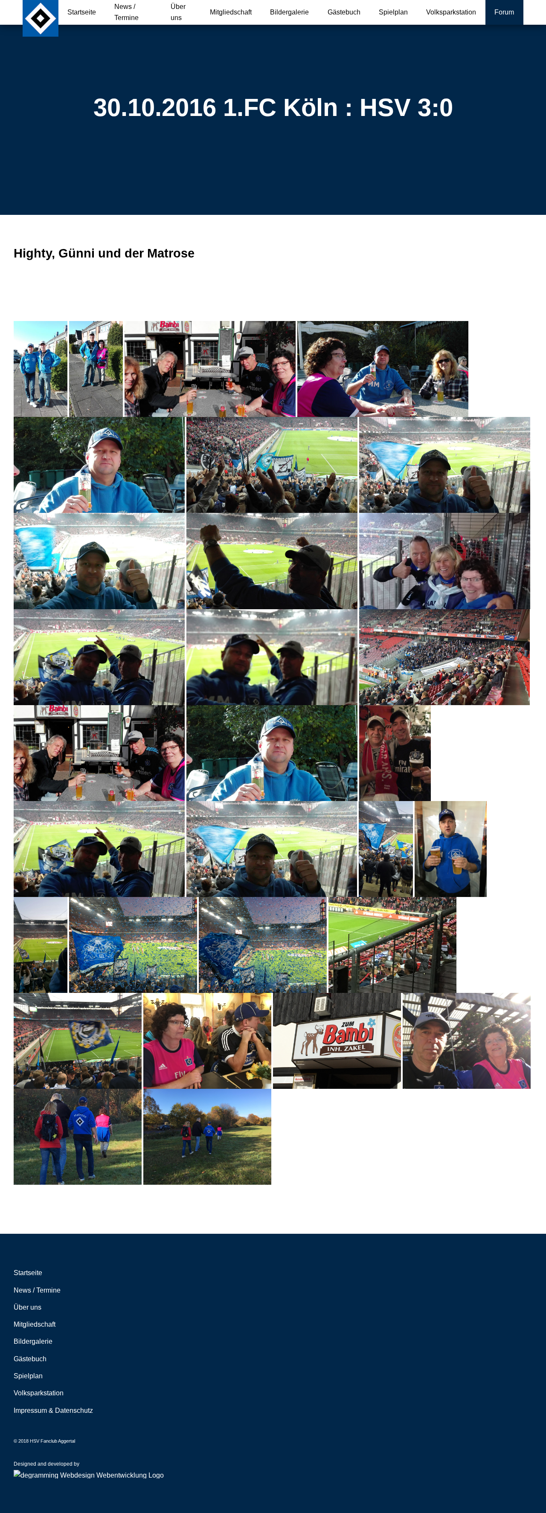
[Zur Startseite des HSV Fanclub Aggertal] (40, 18)
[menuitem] (81, 12)
